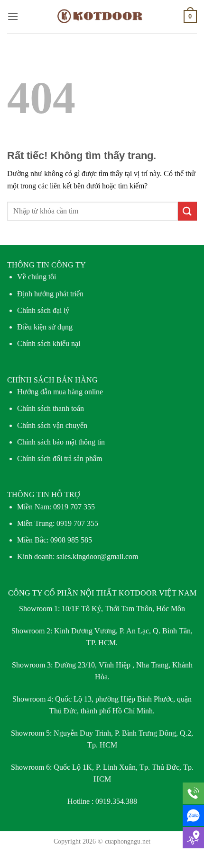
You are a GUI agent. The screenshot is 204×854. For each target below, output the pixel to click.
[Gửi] (187, 211)
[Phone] (193, 793)
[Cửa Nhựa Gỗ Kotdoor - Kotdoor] (102, 16)
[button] (13, 16)
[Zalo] (193, 815)
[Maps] (193, 837)
